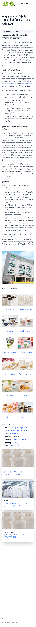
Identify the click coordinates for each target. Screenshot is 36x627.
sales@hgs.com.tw (18, 443)
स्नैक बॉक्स (10, 396)
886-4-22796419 (12, 433)
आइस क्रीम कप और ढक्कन (26, 331)
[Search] (27, 3)
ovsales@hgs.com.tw (19, 440)
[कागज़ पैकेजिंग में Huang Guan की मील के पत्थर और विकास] (18, 527)
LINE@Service (15, 446)
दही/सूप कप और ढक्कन (26, 353)
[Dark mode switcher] (30, 3)
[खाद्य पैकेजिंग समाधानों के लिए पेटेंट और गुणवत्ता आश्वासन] (18, 464)
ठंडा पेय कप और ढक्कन (10, 353)
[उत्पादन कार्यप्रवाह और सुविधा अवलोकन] (18, 495)
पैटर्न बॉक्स (9, 417)
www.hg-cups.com (12, 622)
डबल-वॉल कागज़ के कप (10, 84)
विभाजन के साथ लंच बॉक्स (25, 374)
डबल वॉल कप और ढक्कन (25, 310)
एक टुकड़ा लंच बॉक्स (10, 374)
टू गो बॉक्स (25, 396)
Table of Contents (12, 31)
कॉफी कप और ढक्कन (9, 310)
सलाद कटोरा (10, 331)
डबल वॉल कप (25, 417)
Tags (3, 619)
